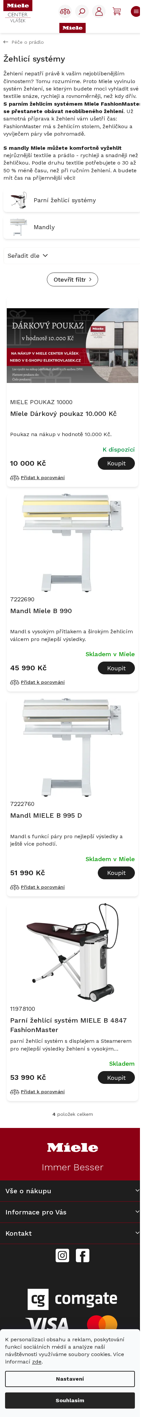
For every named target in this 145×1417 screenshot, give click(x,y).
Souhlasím (70, 1400)
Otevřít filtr (70, 279)
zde (36, 1361)
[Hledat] (82, 11)
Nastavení (70, 1379)
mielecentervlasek (62, 1251)
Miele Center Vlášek (82, 1255)
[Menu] (134, 11)
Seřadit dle (23, 255)
